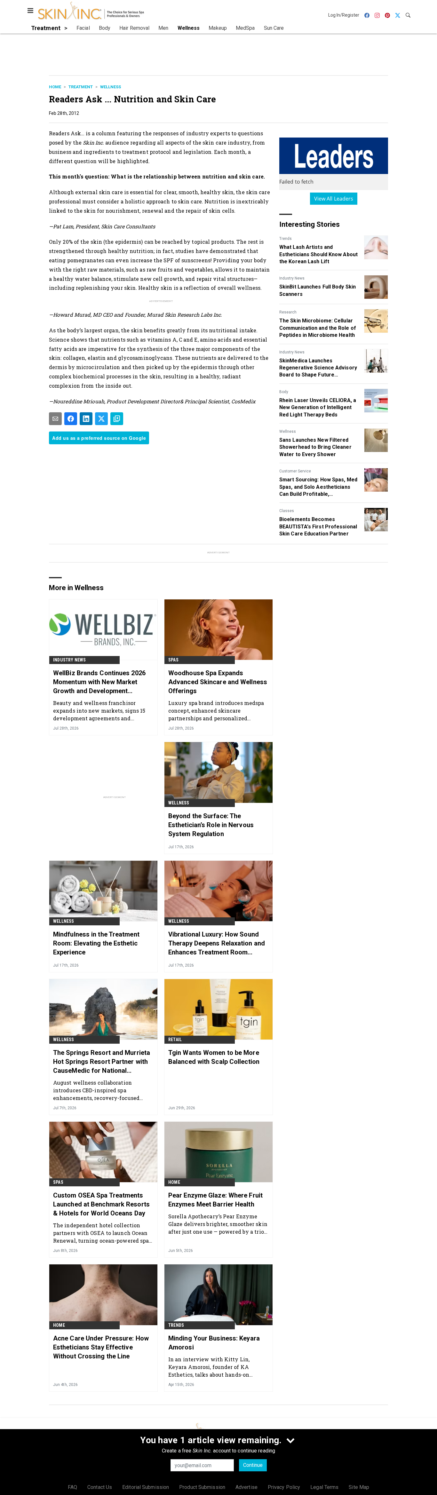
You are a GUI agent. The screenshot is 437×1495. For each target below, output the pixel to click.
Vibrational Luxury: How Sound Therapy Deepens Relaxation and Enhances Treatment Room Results (216, 943)
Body (283, 392)
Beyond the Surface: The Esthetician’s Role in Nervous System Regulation (211, 825)
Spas (173, 659)
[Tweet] (101, 418)
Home (55, 86)
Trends (285, 238)
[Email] (55, 418)
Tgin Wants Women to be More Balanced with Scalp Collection (213, 1057)
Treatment (80, 86)
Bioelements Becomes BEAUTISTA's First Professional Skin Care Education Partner (318, 526)
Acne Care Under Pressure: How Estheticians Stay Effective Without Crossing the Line (101, 1347)
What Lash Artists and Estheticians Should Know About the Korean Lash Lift (318, 254)
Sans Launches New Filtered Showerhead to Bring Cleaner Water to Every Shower (315, 447)
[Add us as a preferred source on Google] (116, 418)
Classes (286, 511)
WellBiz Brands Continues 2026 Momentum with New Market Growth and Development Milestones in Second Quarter (99, 682)
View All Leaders (334, 198)
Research (288, 312)
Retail (175, 1039)
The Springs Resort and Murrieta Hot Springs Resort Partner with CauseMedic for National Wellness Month (101, 1062)
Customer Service (295, 471)
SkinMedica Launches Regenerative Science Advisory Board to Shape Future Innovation (318, 368)
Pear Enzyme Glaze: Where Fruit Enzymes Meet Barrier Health (215, 1199)
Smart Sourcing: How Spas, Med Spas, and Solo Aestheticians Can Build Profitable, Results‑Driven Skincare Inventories (318, 487)
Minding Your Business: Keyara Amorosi (214, 1342)
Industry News (292, 278)
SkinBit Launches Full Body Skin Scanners (317, 290)
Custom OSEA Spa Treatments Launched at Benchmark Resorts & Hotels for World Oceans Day (101, 1204)
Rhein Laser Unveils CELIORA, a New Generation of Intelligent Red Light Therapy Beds (317, 407)
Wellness (110, 86)
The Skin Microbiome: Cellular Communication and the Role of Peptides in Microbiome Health (317, 328)
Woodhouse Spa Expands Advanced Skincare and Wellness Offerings (217, 682)
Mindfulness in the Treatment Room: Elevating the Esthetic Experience (96, 943)
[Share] (70, 418)
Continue (253, 1465)
